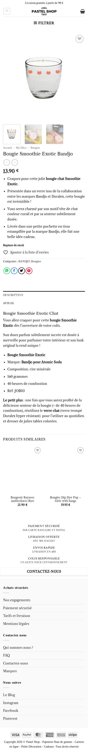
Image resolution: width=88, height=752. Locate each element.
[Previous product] (14, 162)
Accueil (7, 147)
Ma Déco (21, 147)
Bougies (35, 147)
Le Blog (9, 695)
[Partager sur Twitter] (21, 270)
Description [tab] (13, 295)
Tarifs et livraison (16, 616)
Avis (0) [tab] (8, 303)
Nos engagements (16, 600)
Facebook (10, 711)
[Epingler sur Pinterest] (29, 270)
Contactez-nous (15, 663)
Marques (10, 671)
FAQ (6, 655)
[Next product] (6, 162)
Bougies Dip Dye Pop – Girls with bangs (65, 499)
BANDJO (24, 261)
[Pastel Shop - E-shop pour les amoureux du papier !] (44, 11)
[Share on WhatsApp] (6, 270)
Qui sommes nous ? (18, 648)
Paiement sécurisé (17, 608)
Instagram (10, 703)
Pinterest (10, 719)
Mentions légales (16, 624)
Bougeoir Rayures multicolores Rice (22, 499)
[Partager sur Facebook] (14, 270)
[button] (6, 11)
